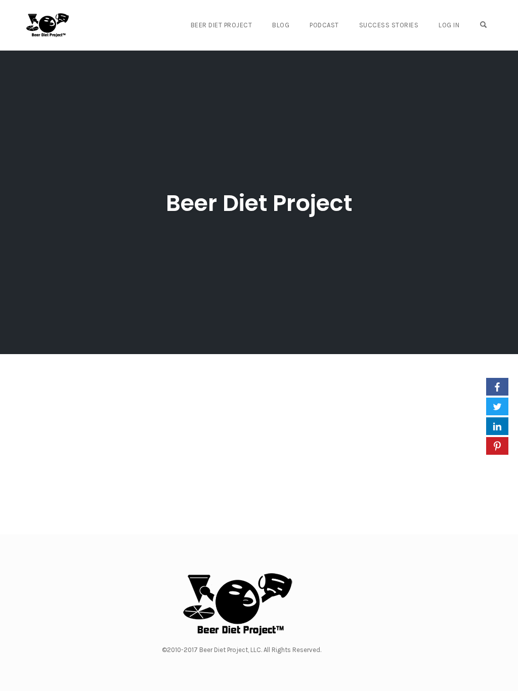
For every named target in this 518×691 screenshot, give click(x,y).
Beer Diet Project (221, 25)
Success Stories (389, 25)
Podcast (324, 25)
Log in (449, 25)
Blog (280, 25)
